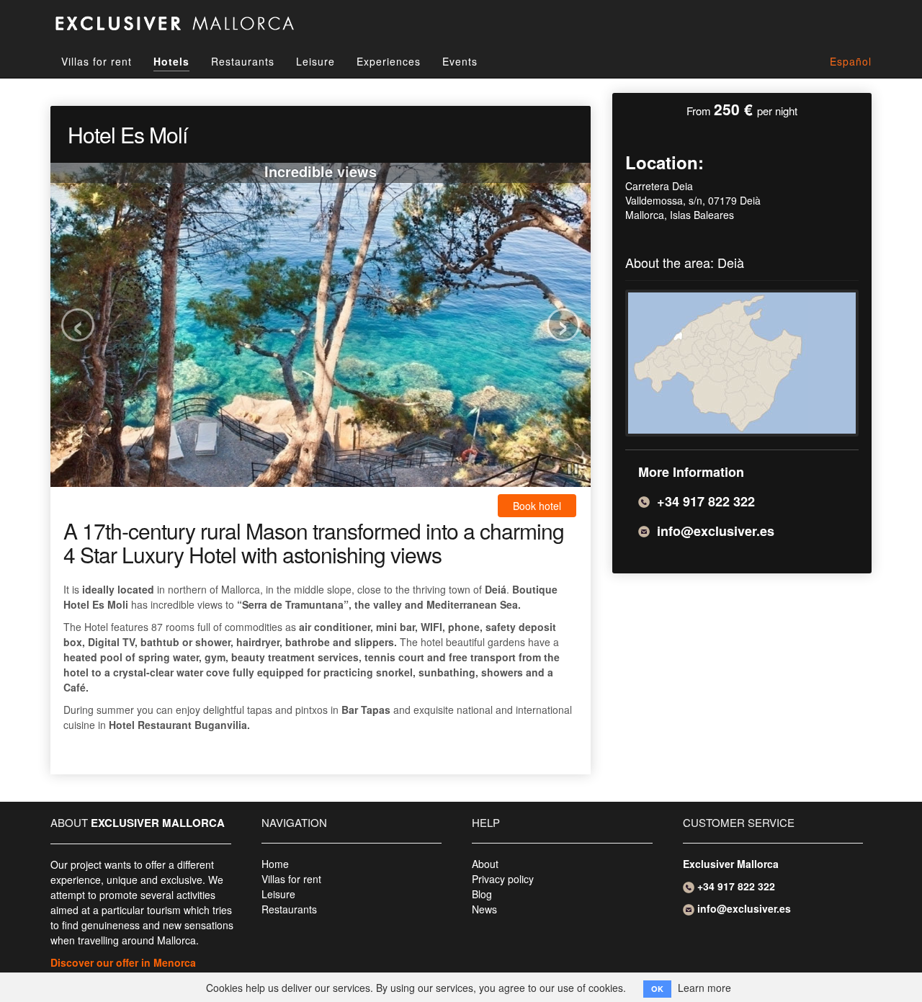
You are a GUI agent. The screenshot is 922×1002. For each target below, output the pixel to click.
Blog (482, 894)
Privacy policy (503, 879)
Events (460, 61)
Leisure (315, 61)
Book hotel (537, 505)
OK (657, 988)
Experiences (389, 61)
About (485, 863)
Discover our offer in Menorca (123, 962)
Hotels (171, 61)
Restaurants (242, 61)
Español (851, 61)
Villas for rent (96, 61)
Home (275, 863)
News (484, 909)
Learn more (704, 987)
